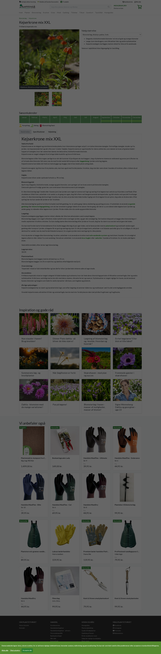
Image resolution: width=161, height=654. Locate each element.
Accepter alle (27, 650)
